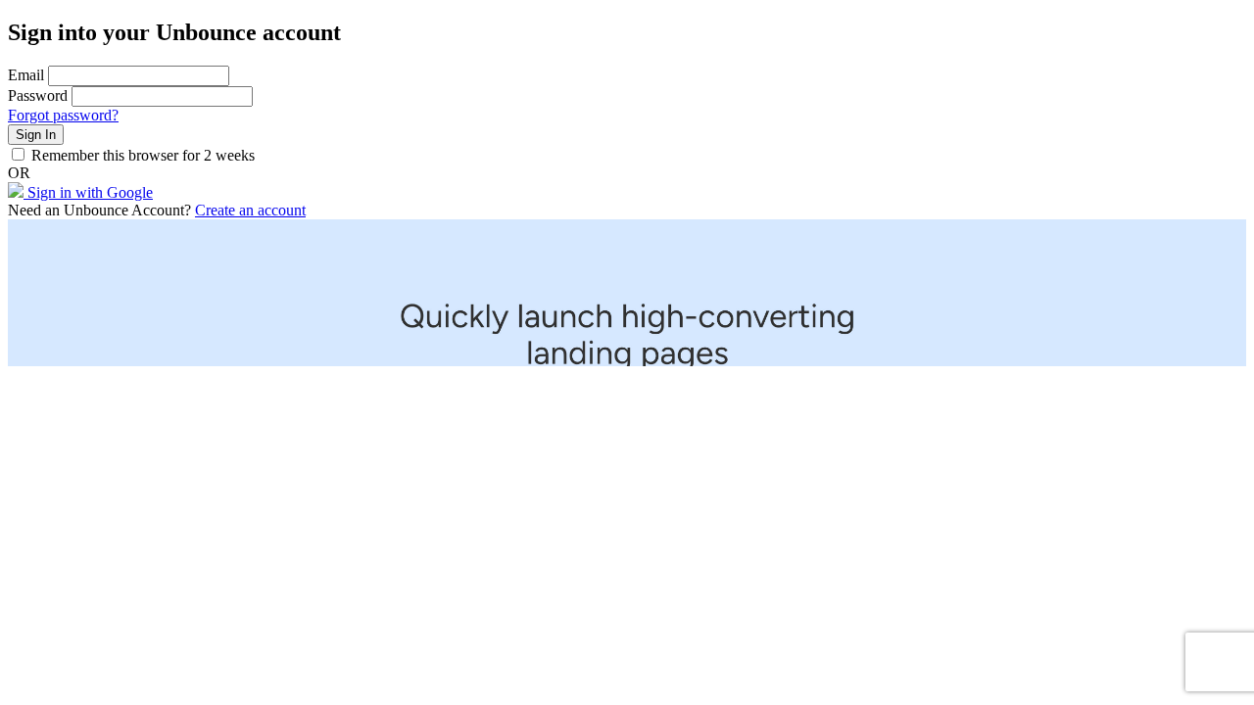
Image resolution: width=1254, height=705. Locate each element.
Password (38, 95)
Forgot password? (63, 115)
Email (26, 75)
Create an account (250, 210)
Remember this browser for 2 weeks (143, 155)
